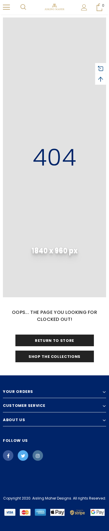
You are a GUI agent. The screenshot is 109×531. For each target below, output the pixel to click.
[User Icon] (84, 7)
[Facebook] (8, 455)
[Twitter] (23, 455)
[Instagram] (38, 455)
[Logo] (54, 7)
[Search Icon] (23, 7)
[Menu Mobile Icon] (6, 7)
